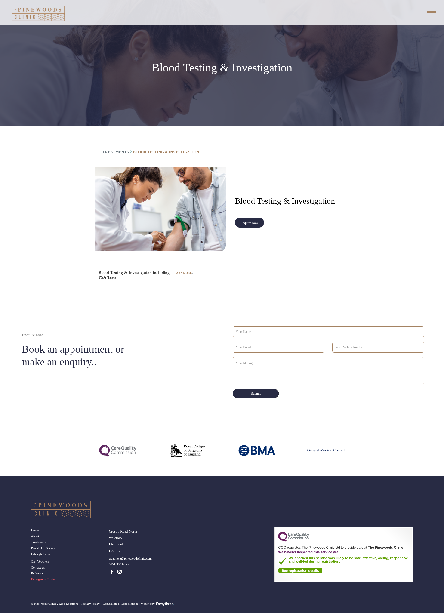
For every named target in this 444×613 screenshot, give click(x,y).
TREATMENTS (115, 152)
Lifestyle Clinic (41, 554)
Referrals (37, 573)
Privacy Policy (90, 603)
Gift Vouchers (40, 561)
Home (35, 530)
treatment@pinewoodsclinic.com (130, 558)
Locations (72, 603)
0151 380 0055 (119, 564)
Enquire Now (249, 223)
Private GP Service (43, 548)
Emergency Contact (44, 579)
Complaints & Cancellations (120, 603)
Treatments (38, 542)
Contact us (38, 567)
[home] (38, 13)
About (35, 536)
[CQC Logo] (293, 540)
